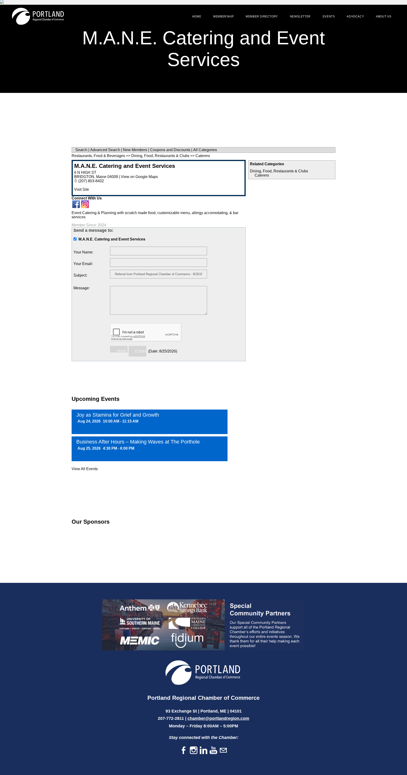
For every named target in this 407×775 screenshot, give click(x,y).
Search (81, 150)
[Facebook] (183, 750)
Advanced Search (105, 150)
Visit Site (81, 189)
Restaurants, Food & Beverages (98, 156)
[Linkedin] (203, 750)
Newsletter (300, 16)
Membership (223, 16)
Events (329, 16)
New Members (135, 150)
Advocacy (355, 16)
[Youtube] (213, 750)
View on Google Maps (139, 177)
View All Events (85, 469)
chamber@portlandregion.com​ (218, 718)
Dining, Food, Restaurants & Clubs (279, 171)
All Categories (205, 150)
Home (196, 16)
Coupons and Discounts (170, 150)
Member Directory (262, 16)
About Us (383, 16)
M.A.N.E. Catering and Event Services (124, 166)
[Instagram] (193, 750)
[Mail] (223, 750)
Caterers (262, 175)
